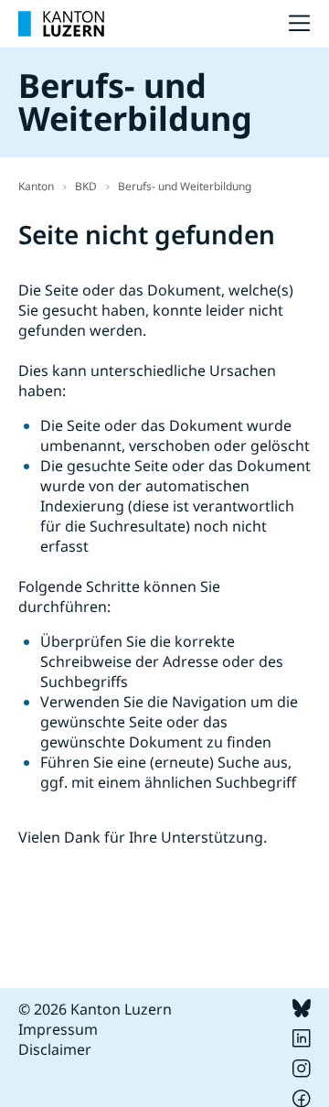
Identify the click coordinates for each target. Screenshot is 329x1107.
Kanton (36, 186)
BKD (86, 186)
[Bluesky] (301, 1012)
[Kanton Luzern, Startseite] (61, 24)
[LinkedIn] (301, 1042)
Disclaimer (54, 1049)
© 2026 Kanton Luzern (95, 1009)
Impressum (58, 1029)
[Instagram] (301, 1072)
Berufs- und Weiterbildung (184, 186)
